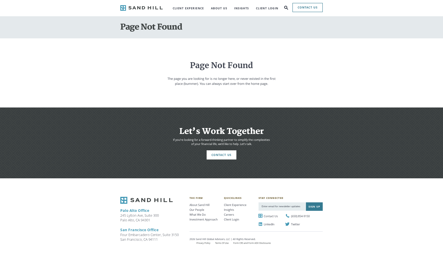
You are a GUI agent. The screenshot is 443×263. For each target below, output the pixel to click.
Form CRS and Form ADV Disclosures (252, 243)
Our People (196, 210)
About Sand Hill (199, 205)
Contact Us (271, 216)
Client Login (267, 8)
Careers (229, 215)
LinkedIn (269, 224)
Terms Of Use (222, 243)
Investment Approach (203, 219)
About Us (219, 8)
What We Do (197, 215)
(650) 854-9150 (300, 216)
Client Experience (188, 8)
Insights (241, 8)
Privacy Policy (203, 243)
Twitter (295, 224)
